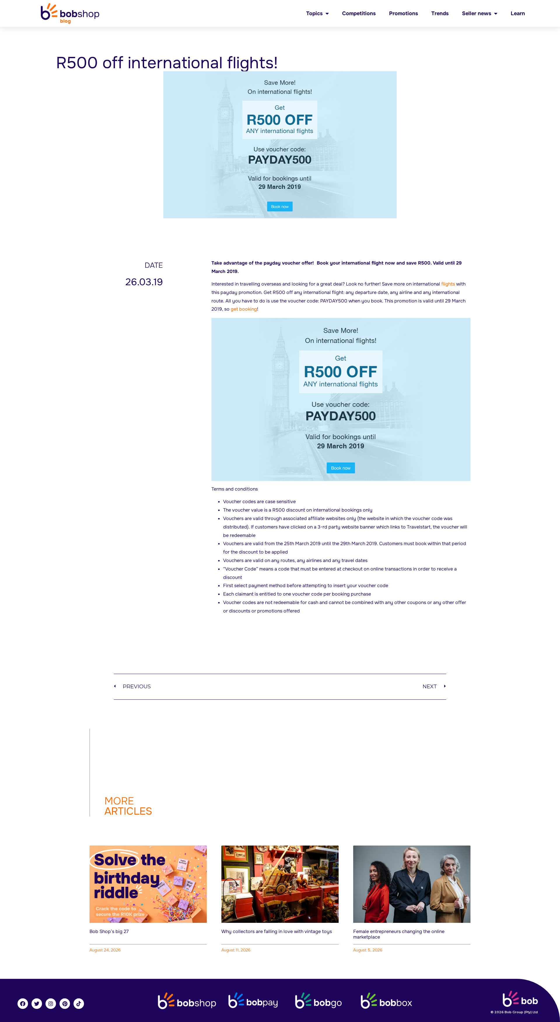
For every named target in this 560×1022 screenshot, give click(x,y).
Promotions (403, 13)
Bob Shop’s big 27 (109, 931)
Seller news (476, 13)
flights (448, 284)
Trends (440, 13)
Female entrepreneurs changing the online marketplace (398, 934)
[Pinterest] (65, 1003)
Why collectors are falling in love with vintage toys (276, 931)
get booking (244, 309)
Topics (314, 13)
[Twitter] (37, 1003)
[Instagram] (51, 1003)
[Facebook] (23, 1003)
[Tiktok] (79, 1003)
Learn (518, 13)
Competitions (359, 13)
